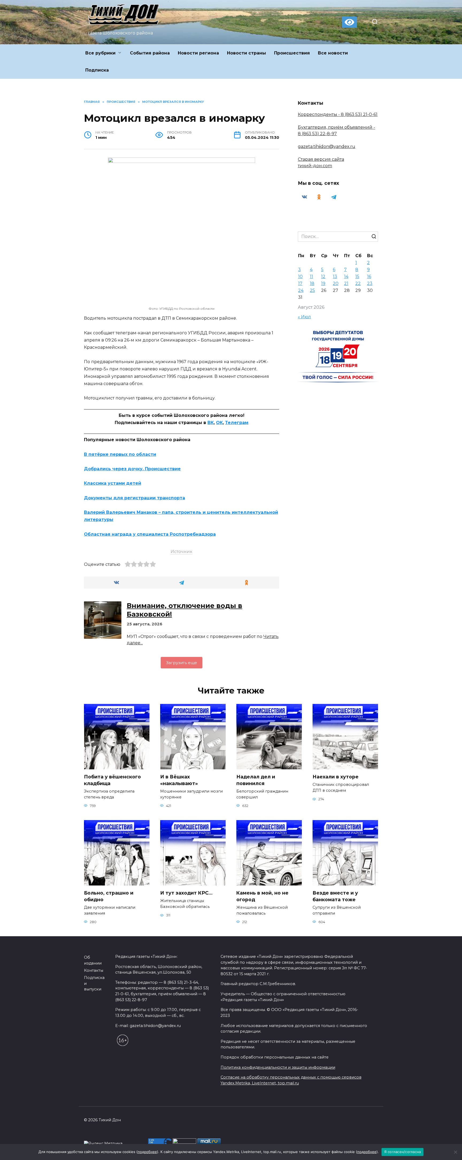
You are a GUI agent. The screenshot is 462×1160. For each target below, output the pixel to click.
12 (323, 276)
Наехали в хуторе (336, 776)
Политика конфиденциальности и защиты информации (278, 1067)
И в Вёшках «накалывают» (179, 780)
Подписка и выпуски (94, 983)
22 (358, 283)
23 (369, 283)
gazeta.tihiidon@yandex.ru (326, 146)
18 (312, 283)
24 (300, 290)
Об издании (93, 960)
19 (323, 283)
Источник (181, 551)
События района (150, 53)
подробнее (147, 1152)
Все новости (333, 53)
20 (335, 283)
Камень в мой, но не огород (262, 896)
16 (369, 276)
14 (346, 276)
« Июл (304, 316)
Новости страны (246, 53)
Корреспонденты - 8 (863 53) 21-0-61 (338, 114)
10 (300, 276)
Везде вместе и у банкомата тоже (335, 896)
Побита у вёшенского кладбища (112, 780)
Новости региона (198, 53)
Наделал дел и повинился (255, 780)
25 (312, 290)
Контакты (93, 970)
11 (311, 276)
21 (346, 283)
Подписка (97, 70)
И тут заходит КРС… (186, 893)
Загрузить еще (181, 662)
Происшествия (292, 53)
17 (300, 283)
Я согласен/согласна (402, 1152)
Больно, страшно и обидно (108, 896)
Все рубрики (100, 53)
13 (335, 276)
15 (357, 276)
